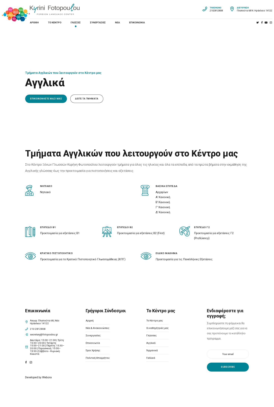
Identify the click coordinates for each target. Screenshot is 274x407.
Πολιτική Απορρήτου (98, 357)
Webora (47, 377)
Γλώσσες (76, 22)
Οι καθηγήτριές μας (157, 327)
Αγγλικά (150, 342)
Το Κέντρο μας (154, 320)
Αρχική (34, 22)
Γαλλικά (150, 357)
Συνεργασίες (98, 22)
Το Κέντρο (54, 22)
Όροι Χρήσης (93, 350)
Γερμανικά (152, 350)
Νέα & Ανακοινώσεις (97, 327)
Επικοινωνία (137, 22)
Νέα (117, 22)
